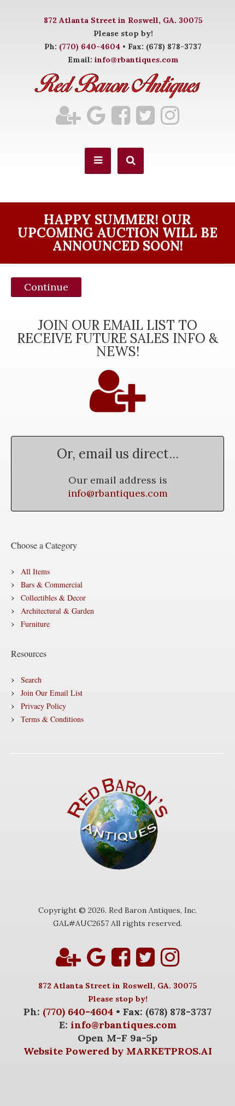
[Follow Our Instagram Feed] (170, 115)
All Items (35, 571)
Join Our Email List (52, 693)
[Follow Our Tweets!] (145, 115)
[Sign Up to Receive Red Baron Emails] (68, 115)
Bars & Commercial (52, 584)
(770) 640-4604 (89, 46)
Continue (46, 287)
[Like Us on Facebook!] (120, 115)
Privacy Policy (43, 706)
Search (31, 679)
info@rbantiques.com (137, 60)
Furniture (35, 624)
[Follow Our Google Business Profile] (96, 115)
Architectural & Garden (57, 611)
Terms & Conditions (52, 719)
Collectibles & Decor (53, 597)
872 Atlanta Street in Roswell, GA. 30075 (123, 20)
